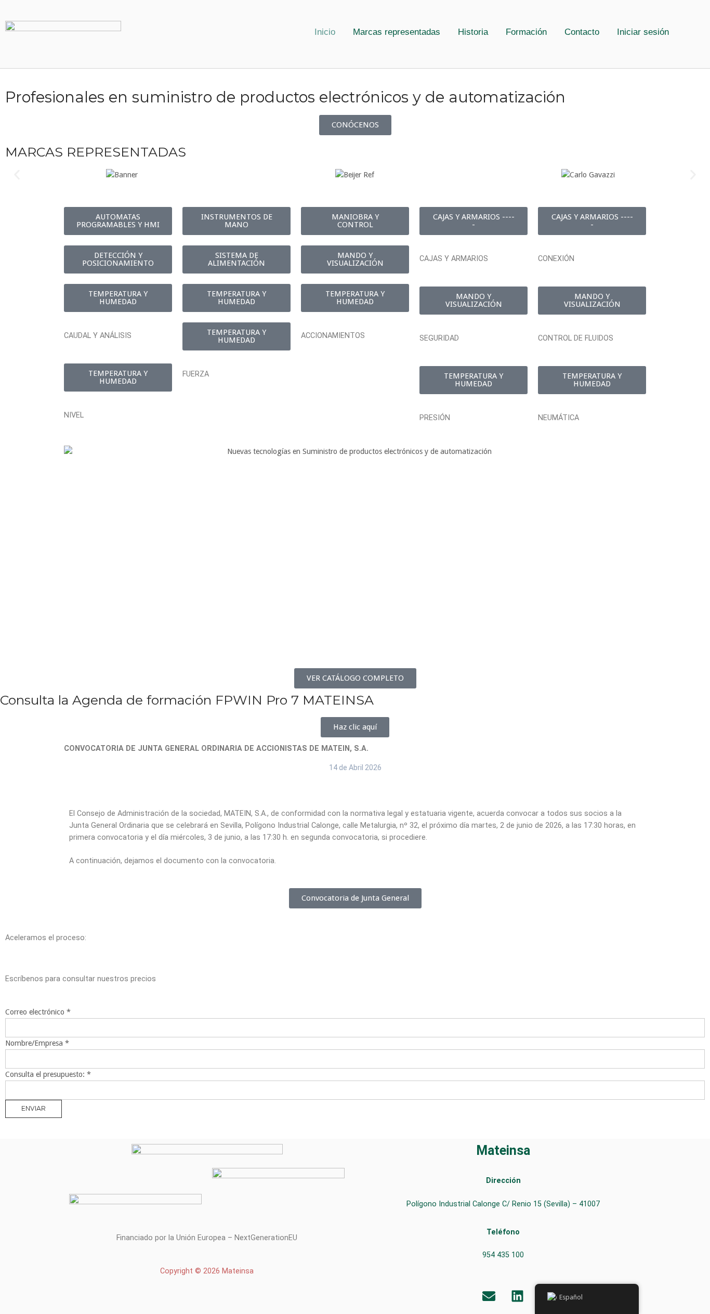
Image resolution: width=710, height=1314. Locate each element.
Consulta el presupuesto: (48, 1074)
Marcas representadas (396, 32)
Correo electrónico (38, 1012)
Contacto (581, 32)
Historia (473, 32)
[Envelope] (489, 1296)
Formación (526, 32)
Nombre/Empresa (37, 1043)
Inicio (324, 32)
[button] (645, 32)
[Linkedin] (518, 1296)
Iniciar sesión (643, 32)
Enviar (33, 1108)
